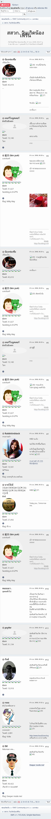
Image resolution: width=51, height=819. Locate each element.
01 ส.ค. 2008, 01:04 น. (37, 746)
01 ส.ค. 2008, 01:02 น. (37, 702)
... (34, 52)
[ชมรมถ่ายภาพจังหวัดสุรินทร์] (3, 793)
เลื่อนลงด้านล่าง (6, 52)
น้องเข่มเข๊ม (10, 59)
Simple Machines (33, 815)
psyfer (8, 627)
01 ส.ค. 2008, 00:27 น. (37, 59)
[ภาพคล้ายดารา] (3, 147)
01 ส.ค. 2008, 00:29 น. (37, 252)
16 (36, 52)
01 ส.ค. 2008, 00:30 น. (37, 433)
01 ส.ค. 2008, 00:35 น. (37, 534)
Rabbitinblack (12, 433)
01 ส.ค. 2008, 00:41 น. (37, 628)
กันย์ (7, 659)
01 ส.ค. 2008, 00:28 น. (37, 118)
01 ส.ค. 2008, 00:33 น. (37, 485)
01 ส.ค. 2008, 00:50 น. (37, 659)
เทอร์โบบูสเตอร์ (12, 118)
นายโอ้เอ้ (9, 484)
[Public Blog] (3, 198)
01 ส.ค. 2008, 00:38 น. (37, 588)
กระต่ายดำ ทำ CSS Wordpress (36, 462)
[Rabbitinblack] (3, 473)
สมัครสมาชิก (42, 8)
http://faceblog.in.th (41, 243)
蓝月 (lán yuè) (12, 155)
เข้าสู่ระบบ (29, 8)
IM (6, 746)
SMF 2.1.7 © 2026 (18, 815)
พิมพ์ (48, 52)
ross (7, 702)
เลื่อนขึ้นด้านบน (6, 802)
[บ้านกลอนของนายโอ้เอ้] (3, 523)
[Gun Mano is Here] (3, 694)
